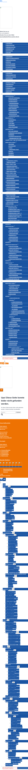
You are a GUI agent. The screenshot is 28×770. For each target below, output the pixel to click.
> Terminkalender (10, 88)
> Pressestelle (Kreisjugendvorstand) (15, 272)
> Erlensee (11, 144)
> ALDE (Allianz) (15, 352)
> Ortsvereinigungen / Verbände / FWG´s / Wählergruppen (14, 287)
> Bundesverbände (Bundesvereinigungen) (12, 186)
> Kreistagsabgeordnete (12, 58)
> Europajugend (12, 344)
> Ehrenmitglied (9, 49)
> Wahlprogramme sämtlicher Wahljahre (12, 195)
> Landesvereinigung (16, 302)
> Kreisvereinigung (13, 290)
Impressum (5, 471)
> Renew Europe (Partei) (17, 348)
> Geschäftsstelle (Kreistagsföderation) (15, 251)
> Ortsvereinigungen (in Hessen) (16, 308)
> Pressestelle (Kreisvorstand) (13, 236)
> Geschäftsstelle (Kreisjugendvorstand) (15, 269)
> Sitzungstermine (10, 65)
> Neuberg (11, 153)
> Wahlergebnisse (10, 198)
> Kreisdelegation (10, 47)
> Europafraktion (13, 341)
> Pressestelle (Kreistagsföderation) (15, 254)
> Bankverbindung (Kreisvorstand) (13, 239)
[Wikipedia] (20, 466)
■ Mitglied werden (4, 455)
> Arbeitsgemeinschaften (18, 312)
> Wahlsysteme (9, 203)
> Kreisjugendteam (10, 75)
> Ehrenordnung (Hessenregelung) (13, 111)
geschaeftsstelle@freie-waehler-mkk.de (9, 36)
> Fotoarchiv (9, 86)
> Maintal (10, 151)
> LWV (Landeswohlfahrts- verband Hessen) (11, 161)
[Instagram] (14, 466)
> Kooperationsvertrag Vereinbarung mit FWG (14, 137)
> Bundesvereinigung (14, 330)
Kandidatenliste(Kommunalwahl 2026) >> (15, 208)
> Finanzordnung (12, 99)
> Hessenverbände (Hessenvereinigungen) (12, 183)
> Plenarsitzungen (10, 67)
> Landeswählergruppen (17, 311)
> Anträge (8, 62)
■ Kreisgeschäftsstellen (5, 450)
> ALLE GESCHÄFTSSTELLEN (12, 279)
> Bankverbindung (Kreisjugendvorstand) (15, 276)
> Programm (11, 125)
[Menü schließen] (0, 482)
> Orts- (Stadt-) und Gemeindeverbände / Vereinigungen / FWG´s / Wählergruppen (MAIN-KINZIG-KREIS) (12, 168)
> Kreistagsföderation (14, 292)
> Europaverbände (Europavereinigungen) (12, 190)
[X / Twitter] (17, 466)
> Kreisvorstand (9, 45)
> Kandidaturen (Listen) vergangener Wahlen (11, 201)
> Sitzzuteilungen (10, 63)
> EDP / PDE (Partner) (16, 350)
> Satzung (11, 121)
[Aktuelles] (11, 466)
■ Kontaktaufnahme (4, 454)
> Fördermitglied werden (15, 133)
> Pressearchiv (9, 84)
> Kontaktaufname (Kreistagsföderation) (15, 247)
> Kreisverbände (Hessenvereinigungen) (12, 179)
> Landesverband (15, 318)
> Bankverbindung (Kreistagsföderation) (15, 258)
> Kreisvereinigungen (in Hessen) (16, 304)
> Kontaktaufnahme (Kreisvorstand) (13, 229)
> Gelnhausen (12, 146)
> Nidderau (11, 155)
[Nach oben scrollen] (1, 480)
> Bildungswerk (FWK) (14, 326)
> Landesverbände (16, 320)
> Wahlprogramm (13, 127)
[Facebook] (1, 466)
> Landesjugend (12, 322)
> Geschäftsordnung (14, 98)
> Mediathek (8, 91)
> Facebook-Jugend (10, 76)
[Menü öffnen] (1, 389)
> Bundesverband (13, 331)
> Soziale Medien (9, 90)
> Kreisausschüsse (10, 60)
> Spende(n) (11, 134)
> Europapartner (12, 343)
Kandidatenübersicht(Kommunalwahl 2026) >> (15, 212)
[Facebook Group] (4, 466)
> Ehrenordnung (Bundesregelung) (13, 115)
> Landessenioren (13, 324)
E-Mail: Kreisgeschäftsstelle (6, 437)
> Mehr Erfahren (9, 354)
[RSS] (7, 466)
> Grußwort (9, 43)
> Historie (8, 52)
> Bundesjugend (12, 333)
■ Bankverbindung (4, 452)
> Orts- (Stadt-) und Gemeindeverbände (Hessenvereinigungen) (12, 175)
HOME (5, 39)
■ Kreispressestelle (4, 451)
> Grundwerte (12, 119)
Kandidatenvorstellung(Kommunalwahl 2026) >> (15, 215)
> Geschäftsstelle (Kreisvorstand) (13, 232)
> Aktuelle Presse (10, 82)
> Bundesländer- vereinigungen (12, 336)
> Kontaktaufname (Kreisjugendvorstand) (15, 265)
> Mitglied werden (13, 131)
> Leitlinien (11, 123)
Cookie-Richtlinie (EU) (8, 470)
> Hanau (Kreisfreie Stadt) (13, 148)
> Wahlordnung (12, 108)
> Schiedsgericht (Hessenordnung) (13, 102)
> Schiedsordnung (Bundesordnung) (13, 106)
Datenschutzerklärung (7, 469)
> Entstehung (9, 50)
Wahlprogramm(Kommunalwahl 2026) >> (15, 219)
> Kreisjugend (12, 294)
